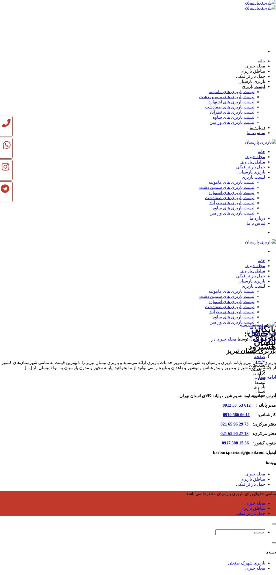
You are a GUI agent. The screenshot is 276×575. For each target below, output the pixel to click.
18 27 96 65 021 (234, 433)
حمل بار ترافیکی (250, 484)
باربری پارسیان (262, 339)
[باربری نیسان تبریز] (257, 324)
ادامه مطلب (265, 377)
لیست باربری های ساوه (233, 117)
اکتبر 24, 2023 (263, 334)
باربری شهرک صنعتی (246, 563)
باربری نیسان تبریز (251, 350)
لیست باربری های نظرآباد (231, 112)
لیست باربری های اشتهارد (231, 102)
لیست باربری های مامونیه (231, 91)
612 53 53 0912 (237, 405)
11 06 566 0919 (236, 414)
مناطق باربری (252, 479)
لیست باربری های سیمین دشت (226, 96)
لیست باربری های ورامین (231, 122)
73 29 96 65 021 (234, 424)
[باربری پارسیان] (260, 142)
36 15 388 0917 (235, 443)
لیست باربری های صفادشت (229, 107)
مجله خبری (226, 339)
